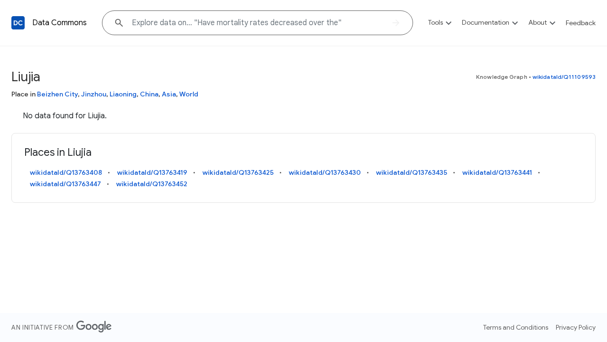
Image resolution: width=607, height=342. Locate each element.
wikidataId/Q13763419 (152, 172)
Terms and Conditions (515, 327)
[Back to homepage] (18, 22)
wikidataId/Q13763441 (497, 172)
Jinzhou (93, 94)
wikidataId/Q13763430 (325, 172)
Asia (169, 94)
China (149, 94)
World (188, 94)
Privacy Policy (576, 327)
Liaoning (123, 94)
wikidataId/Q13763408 (66, 172)
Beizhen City (57, 94)
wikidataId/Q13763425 (238, 172)
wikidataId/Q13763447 (65, 184)
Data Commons (59, 23)
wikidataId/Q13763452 (151, 184)
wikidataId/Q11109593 (564, 76)
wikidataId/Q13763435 (411, 172)
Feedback (581, 23)
